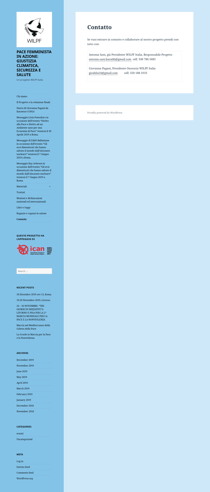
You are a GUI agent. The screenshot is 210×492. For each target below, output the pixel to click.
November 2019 (25, 365)
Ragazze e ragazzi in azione (31, 213)
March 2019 (23, 388)
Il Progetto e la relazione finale (33, 102)
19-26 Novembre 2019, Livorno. (34, 300)
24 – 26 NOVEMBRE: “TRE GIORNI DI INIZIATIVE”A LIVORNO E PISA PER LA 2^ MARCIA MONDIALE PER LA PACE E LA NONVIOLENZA (32, 312)
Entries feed (23, 467)
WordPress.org (25, 478)
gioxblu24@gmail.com (103, 73)
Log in (20, 461)
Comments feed (25, 472)
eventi (20, 433)
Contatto (22, 219)
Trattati (21, 192)
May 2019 (22, 377)
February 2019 (24, 394)
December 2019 (25, 359)
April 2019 (22, 382)
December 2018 (25, 405)
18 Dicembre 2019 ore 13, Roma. (34, 294)
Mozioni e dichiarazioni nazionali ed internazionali (31, 200)
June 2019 (22, 371)
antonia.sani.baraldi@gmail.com (110, 59)
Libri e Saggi (23, 207)
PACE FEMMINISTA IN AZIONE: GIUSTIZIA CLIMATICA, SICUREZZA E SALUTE (34, 63)
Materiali (22, 186)
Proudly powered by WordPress (104, 112)
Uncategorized (24, 439)
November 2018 (25, 411)
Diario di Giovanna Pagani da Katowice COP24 (32, 110)
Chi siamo (22, 96)
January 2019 (24, 399)
